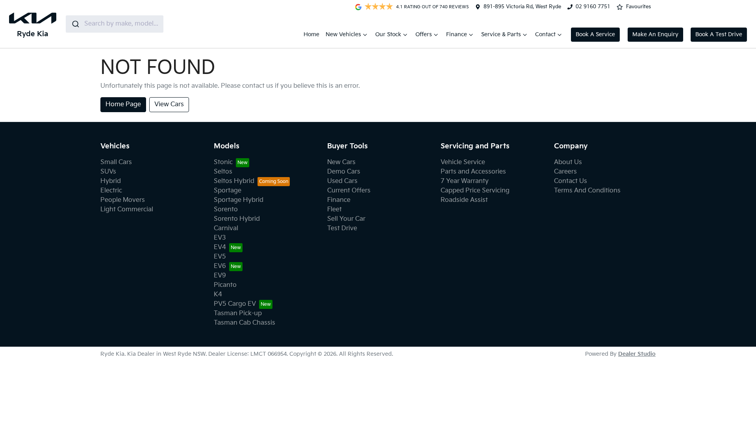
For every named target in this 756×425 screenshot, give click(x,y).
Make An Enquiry (655, 34)
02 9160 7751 (593, 7)
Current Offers (349, 190)
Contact (545, 34)
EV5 (220, 257)
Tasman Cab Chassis (244, 323)
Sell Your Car (346, 219)
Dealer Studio (637, 354)
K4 (218, 294)
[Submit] (75, 24)
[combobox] (114, 24)
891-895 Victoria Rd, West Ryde (522, 7)
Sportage (227, 190)
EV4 (220, 247)
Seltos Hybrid (234, 181)
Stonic (223, 162)
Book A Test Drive (718, 34)
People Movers (122, 200)
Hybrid (110, 181)
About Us (568, 162)
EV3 (220, 238)
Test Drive (342, 228)
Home (311, 34)
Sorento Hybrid (237, 219)
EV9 (220, 275)
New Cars (341, 162)
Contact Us (570, 181)
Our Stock (388, 34)
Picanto (225, 285)
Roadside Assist (464, 200)
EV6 (220, 266)
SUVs (108, 172)
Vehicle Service (463, 162)
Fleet (334, 209)
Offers (423, 34)
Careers (565, 172)
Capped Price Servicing (475, 190)
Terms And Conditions (587, 190)
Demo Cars (343, 172)
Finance (456, 34)
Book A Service (595, 34)
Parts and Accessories (473, 172)
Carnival (226, 228)
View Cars (169, 104)
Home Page (123, 104)
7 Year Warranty (465, 181)
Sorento (226, 209)
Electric (111, 190)
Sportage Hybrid (238, 200)
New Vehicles (343, 34)
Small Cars (116, 162)
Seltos (223, 172)
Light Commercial (126, 209)
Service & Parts (501, 34)
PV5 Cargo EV (235, 304)
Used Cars (342, 181)
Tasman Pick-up (238, 313)
